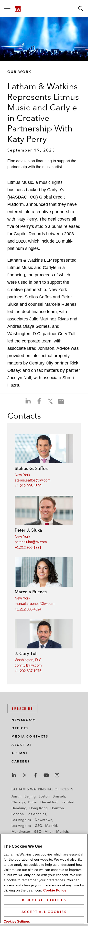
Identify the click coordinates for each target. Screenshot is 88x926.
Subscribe (22, 708)
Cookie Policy (54, 890)
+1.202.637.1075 (28, 671)
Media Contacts (29, 736)
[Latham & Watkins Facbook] (35, 775)
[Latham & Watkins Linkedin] (14, 775)
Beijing (30, 796)
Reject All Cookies (44, 900)
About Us (21, 745)
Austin (16, 796)
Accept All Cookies (44, 912)
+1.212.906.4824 (28, 609)
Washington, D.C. (29, 660)
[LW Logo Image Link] (18, 9)
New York (22, 475)
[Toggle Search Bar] (81, 8)
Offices (20, 728)
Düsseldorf (48, 802)
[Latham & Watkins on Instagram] (57, 775)
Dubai (33, 802)
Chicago (18, 802)
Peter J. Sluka (28, 530)
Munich (62, 831)
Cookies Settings (17, 921)
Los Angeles (36, 814)
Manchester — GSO (26, 831)
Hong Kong (38, 808)
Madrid (51, 825)
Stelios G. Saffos (31, 468)
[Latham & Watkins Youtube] (46, 775)
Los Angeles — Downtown (31, 820)
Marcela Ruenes (31, 592)
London (17, 814)
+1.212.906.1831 (28, 547)
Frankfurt (67, 802)
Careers (20, 761)
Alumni (19, 753)
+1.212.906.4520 (28, 486)
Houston (57, 808)
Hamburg (18, 808)
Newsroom (23, 720)
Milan (49, 831)
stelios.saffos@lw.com (33, 480)
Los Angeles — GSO (26, 825)
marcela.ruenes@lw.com (35, 603)
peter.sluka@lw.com (31, 542)
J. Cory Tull (26, 653)
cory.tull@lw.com (28, 665)
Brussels (59, 796)
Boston (44, 796)
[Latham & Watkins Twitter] (24, 775)
